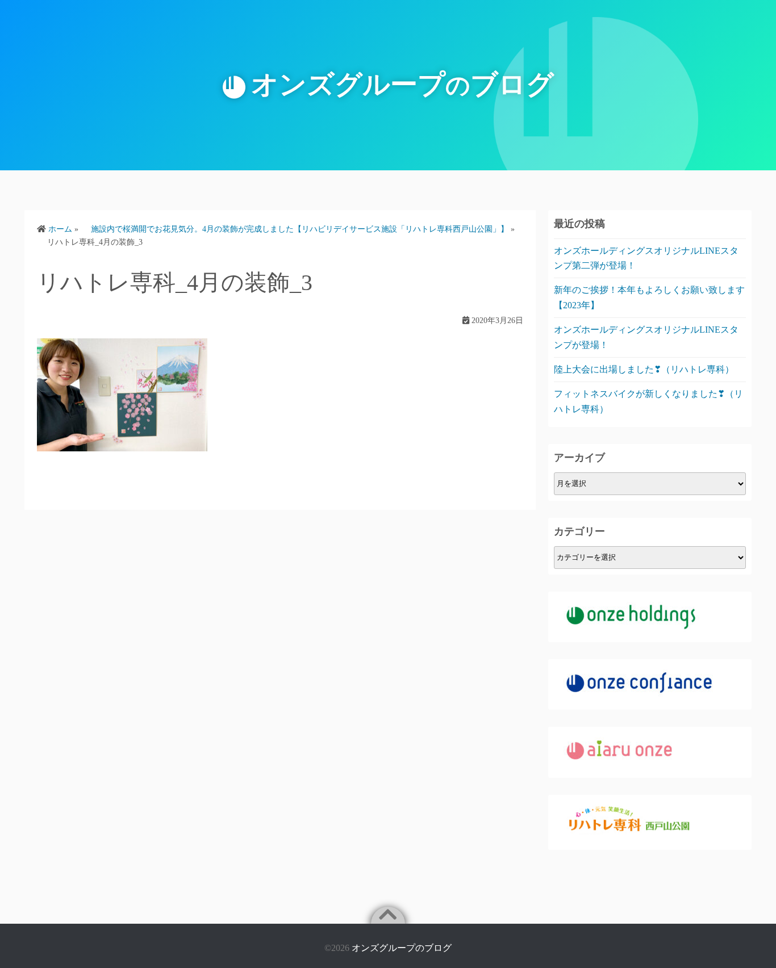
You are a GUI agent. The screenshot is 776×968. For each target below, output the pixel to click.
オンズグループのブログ (402, 948)
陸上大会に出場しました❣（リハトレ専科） (644, 369)
